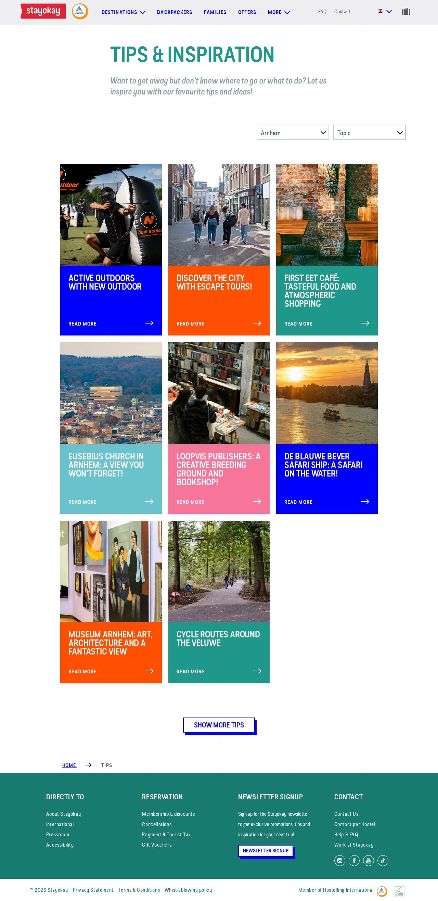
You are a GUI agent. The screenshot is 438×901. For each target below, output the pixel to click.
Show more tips (219, 725)
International (60, 824)
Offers (247, 12)
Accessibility (60, 844)
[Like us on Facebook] (354, 860)
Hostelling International (348, 889)
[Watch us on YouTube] (368, 860)
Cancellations (156, 824)
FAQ (322, 11)
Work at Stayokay (354, 844)
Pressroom (57, 834)
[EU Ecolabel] (401, 888)
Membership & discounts (168, 813)
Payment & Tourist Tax (166, 834)
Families (215, 12)
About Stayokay (63, 813)
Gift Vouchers (156, 844)
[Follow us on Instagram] (339, 860)
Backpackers (174, 12)
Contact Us (346, 813)
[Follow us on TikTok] (382, 860)
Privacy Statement (93, 889)
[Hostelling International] (384, 888)
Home (69, 765)
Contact (342, 11)
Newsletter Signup (265, 851)
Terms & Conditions (139, 889)
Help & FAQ (346, 834)
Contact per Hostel (354, 824)
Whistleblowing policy (188, 889)
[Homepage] (44, 12)
